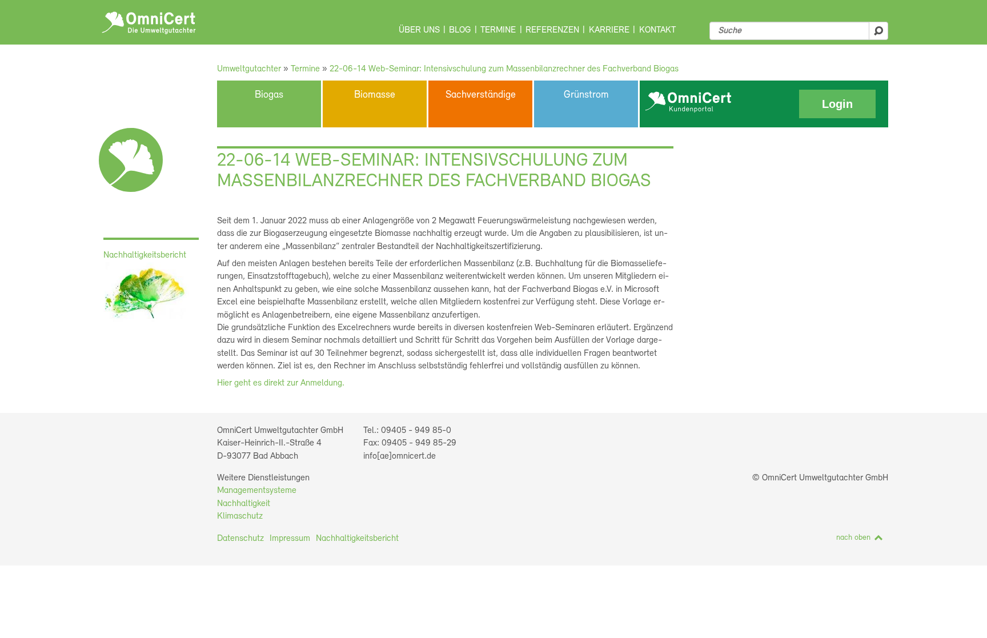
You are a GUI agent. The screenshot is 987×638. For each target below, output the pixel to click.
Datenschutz (240, 538)
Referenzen (552, 30)
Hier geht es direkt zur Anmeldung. (280, 383)
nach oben (853, 537)
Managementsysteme (256, 490)
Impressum (290, 538)
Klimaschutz (240, 516)
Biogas (269, 95)
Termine (498, 30)
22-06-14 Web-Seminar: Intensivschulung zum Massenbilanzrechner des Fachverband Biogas (504, 69)
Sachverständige (481, 95)
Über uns (419, 30)
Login (837, 104)
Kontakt (657, 30)
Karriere (609, 30)
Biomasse (374, 95)
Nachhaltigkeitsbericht (357, 538)
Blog (460, 30)
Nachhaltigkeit (243, 503)
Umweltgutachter (249, 69)
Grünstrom (586, 95)
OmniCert (149, 22)
